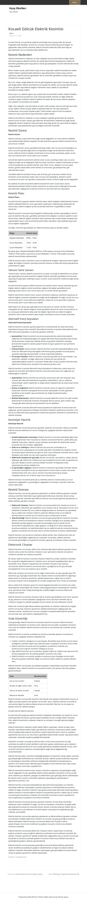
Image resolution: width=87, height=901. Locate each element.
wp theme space (61, 897)
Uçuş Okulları (17, 8)
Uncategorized (21, 857)
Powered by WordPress (27, 897)
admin (11, 33)
